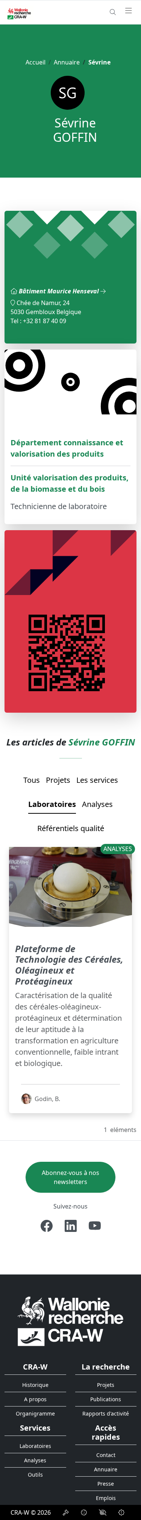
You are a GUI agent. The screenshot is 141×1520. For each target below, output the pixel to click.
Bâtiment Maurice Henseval (59, 291)
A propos (35, 1399)
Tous (31, 780)
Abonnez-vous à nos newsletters (70, 1177)
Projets (58, 780)
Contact (105, 1455)
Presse (105, 1483)
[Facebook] (47, 1226)
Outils (35, 1474)
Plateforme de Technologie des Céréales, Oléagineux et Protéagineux (69, 964)
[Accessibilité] (102, 1512)
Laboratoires (52, 804)
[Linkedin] (71, 1226)
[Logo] (70, 1320)
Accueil (35, 62)
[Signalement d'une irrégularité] (121, 1512)
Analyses (97, 804)
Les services (97, 780)
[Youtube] (95, 1226)
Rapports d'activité (105, 1413)
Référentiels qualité (70, 828)
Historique (35, 1384)
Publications (105, 1399)
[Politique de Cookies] (84, 1512)
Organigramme (35, 1413)
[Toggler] (128, 11)
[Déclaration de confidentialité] (66, 1512)
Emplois (106, 1498)
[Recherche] (113, 12)
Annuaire (67, 62)
